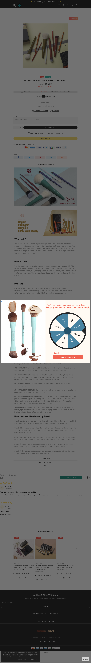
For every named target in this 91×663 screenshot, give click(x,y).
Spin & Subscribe (67, 357)
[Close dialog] (2, 301)
